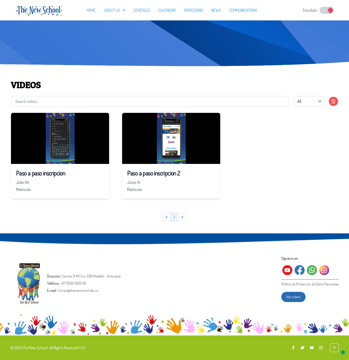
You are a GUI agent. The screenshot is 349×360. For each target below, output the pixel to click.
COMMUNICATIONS (243, 10)
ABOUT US (112, 10)
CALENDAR (167, 10)
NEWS (216, 10)
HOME (91, 10)
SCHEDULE (141, 10)
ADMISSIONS (193, 10)
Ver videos (293, 297)
